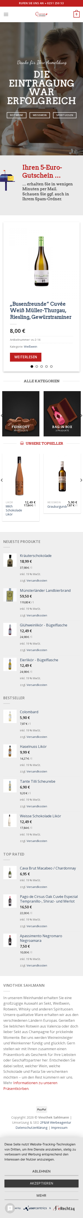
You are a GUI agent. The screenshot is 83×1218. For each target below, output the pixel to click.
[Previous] (10, 297)
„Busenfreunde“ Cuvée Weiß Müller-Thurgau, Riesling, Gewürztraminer (40, 310)
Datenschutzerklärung (31, 1127)
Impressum (59, 1127)
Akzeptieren (41, 1183)
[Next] (73, 297)
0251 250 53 (55, 3)
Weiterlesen (25, 357)
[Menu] (6, 14)
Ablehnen (41, 1171)
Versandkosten (37, 580)
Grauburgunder (58, 507)
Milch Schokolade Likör (14, 510)
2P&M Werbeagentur (55, 1122)
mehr (41, 1195)
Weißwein (30, 347)
